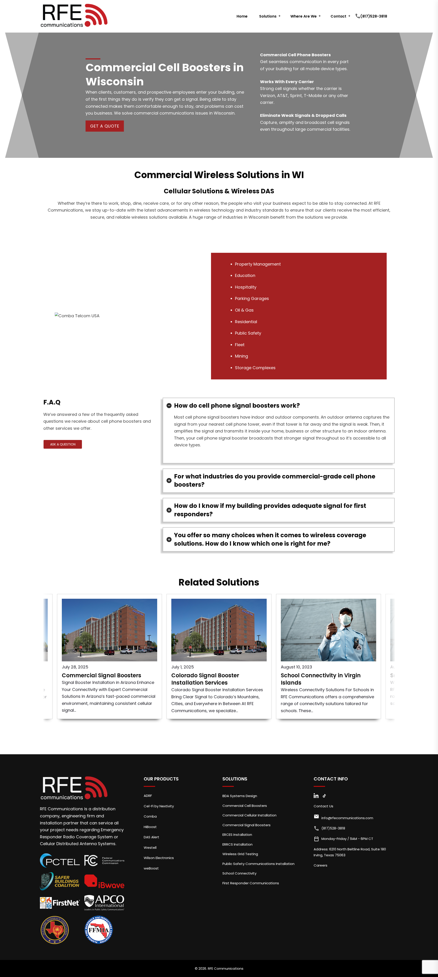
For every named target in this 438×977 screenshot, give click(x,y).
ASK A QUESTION (63, 444)
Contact (338, 16)
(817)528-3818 (371, 16)
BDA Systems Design (239, 795)
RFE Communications (225, 968)
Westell (150, 847)
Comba (150, 816)
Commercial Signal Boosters (246, 825)
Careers (320, 865)
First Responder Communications (250, 883)
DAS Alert (151, 837)
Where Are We (303, 16)
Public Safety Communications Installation (258, 863)
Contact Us (323, 806)
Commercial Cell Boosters (244, 805)
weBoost (151, 868)
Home (242, 16)
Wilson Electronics (159, 857)
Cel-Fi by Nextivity (159, 806)
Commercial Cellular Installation (249, 815)
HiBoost (150, 826)
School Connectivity (239, 873)
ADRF (148, 795)
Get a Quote (104, 126)
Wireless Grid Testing (240, 854)
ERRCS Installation (237, 844)
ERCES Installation (237, 834)
